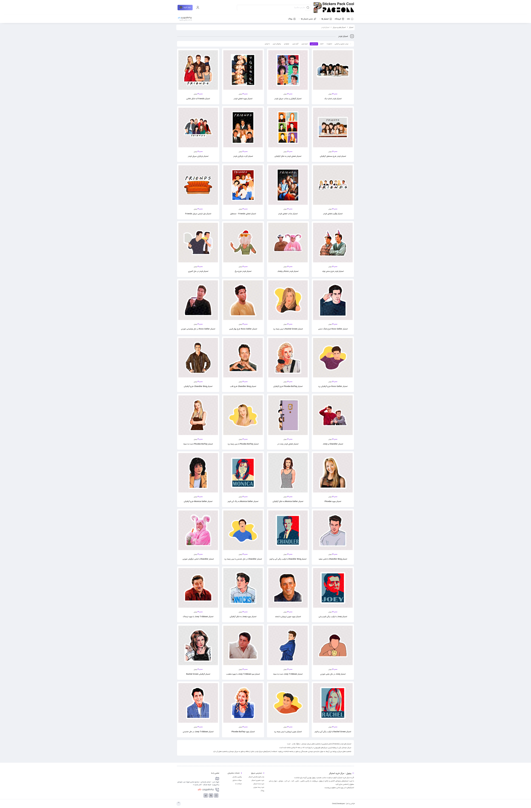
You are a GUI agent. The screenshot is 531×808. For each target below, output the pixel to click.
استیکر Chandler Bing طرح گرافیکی (198, 386)
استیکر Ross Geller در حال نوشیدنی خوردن (198, 328)
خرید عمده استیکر (258, 784)
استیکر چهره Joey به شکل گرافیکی (243, 616)
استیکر (351, 27)
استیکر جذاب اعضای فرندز (288, 213)
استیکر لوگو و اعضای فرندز (333, 213)
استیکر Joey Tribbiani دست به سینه (288, 674)
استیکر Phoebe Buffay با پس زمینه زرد (243, 444)
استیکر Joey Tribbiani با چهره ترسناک (198, 616)
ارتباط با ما (238, 784)
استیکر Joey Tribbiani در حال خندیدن (198, 731)
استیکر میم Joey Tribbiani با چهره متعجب (243, 674)
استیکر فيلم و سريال (339, 27)
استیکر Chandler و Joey (333, 444)
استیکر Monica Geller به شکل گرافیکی (288, 501)
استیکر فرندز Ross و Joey (287, 271)
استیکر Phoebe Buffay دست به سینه (198, 444)
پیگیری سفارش (237, 777)
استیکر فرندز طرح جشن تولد (333, 271)
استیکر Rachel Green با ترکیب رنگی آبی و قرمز (333, 731)
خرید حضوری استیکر (258, 780)
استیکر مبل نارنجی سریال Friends (198, 213)
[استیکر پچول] (334, 7)
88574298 (206, 790)
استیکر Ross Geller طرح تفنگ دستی (333, 328)
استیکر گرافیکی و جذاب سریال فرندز (287, 98)
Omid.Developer (338, 803)
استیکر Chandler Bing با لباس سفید (333, 559)
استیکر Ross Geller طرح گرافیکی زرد (333, 386)
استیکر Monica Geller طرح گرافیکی (198, 501)
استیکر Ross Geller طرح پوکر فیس (243, 328)
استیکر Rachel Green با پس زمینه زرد (288, 328)
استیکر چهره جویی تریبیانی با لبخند (288, 616)
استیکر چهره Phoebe (333, 501)
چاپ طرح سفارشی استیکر (256, 777)
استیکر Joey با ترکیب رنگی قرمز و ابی (333, 616)
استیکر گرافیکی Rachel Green (198, 674)
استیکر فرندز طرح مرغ (243, 271)
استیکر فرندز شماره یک (333, 98)
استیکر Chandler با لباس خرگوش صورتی (198, 559)
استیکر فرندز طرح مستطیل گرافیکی (333, 156)
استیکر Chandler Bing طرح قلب (243, 386)
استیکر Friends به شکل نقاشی (198, 98)
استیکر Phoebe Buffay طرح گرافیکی (288, 386)
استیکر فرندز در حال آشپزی (198, 271)
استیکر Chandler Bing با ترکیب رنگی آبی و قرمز (288, 559)
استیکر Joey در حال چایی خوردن (333, 674)
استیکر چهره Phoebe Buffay (243, 731)
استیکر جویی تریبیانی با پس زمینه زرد (288, 731)
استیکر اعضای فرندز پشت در (287, 444)
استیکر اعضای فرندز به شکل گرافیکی (287, 156)
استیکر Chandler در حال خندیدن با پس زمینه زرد (243, 559)
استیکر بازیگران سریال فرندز (198, 156)
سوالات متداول (237, 780)
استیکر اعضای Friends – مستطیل (243, 213)
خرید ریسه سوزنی (258, 787)
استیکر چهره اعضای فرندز (243, 98)
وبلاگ (262, 791)
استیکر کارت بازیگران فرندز (243, 156)
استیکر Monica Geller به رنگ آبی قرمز (243, 501)
